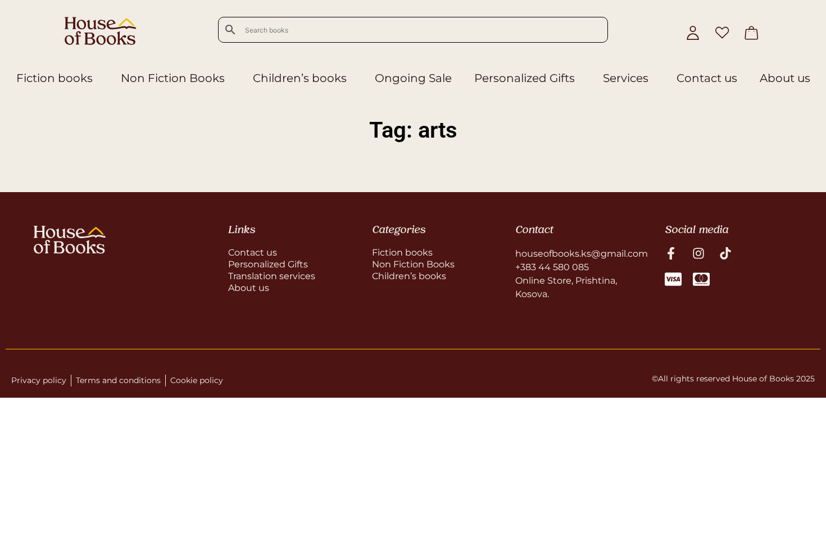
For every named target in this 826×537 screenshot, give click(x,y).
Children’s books (300, 78)
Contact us (707, 78)
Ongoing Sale (413, 78)
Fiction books (54, 78)
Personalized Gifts (524, 78)
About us (785, 78)
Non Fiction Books (173, 78)
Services (625, 78)
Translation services (271, 276)
